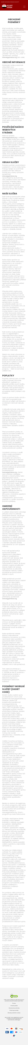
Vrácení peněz (14, 1005)
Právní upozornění (14, 1010)
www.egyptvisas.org (9, 57)
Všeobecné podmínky (14, 1008)
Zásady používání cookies (14, 1012)
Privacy (14, 1003)
